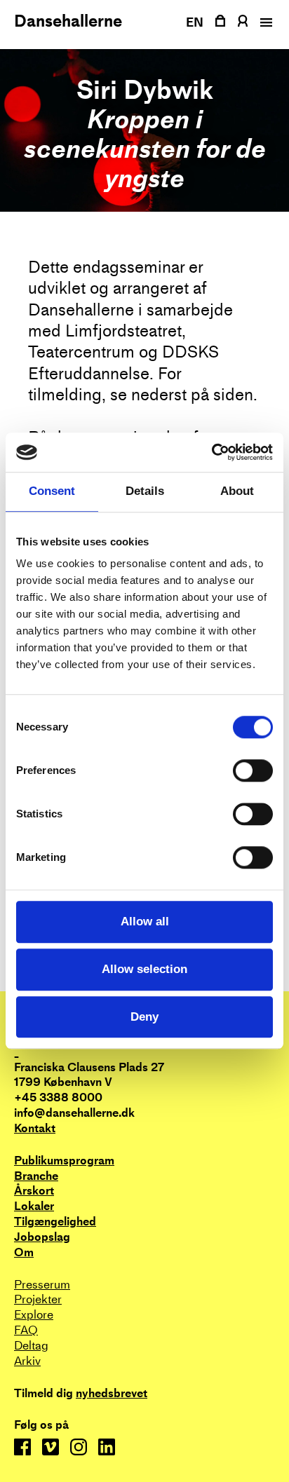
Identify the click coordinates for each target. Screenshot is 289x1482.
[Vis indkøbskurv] (220, 21)
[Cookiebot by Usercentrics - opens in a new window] (211, 452)
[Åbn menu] (264, 22)
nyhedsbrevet (111, 1393)
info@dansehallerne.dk (74, 1113)
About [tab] (237, 491)
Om (24, 1252)
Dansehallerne (68, 21)
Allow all (145, 921)
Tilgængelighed (55, 1221)
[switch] (253, 771)
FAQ (26, 1330)
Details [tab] (145, 491)
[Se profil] (242, 21)
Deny (144, 1017)
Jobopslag (42, 1237)
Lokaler (34, 1206)
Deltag (31, 1345)
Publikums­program (64, 1160)
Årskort (34, 1190)
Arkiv (27, 1361)
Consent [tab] (52, 491)
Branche (36, 1176)
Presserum (42, 1284)
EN (195, 22)
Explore (33, 1315)
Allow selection (144, 969)
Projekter (38, 1299)
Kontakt (34, 1128)
